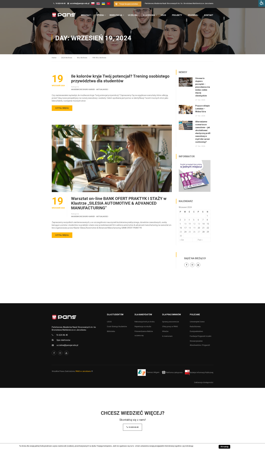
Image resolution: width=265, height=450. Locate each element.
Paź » (200, 240)
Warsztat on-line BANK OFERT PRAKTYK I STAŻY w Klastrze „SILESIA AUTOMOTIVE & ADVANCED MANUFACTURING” (118, 203)
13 (199, 224)
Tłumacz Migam (153, 372)
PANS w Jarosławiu (83, 371)
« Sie (182, 240)
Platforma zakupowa (173, 372)
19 (194, 228)
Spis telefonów (63, 340)
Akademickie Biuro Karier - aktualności (89, 89)
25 (190, 232)
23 (181, 232)
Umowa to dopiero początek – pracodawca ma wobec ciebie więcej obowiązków (202, 87)
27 (199, 232)
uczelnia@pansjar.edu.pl (79, 3)
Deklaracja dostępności (203, 382)
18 (190, 228)
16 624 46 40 (60, 3)
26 (194, 232)
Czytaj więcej (62, 108)
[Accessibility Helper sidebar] (261, 3)
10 (185, 224)
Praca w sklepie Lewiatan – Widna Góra (202, 109)
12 (194, 224)
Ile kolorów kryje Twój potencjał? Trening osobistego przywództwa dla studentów (120, 78)
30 (181, 236)
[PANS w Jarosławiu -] (64, 16)
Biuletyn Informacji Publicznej (201, 372)
